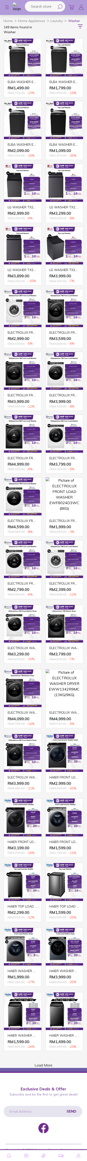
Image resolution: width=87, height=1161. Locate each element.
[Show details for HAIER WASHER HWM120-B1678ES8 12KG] (64, 1011)
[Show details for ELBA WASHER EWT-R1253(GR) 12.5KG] (64, 57)
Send (71, 1111)
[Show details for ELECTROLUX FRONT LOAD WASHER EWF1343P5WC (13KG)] (64, 434)
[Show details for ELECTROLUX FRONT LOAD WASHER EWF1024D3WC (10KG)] (23, 308)
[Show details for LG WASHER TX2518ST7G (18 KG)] (23, 183)
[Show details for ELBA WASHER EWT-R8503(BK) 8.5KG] (64, 120)
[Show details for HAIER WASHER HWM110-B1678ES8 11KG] (23, 1011)
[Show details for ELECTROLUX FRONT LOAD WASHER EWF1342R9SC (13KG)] (23, 434)
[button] (4, 7)
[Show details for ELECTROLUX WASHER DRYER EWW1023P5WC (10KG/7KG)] (23, 624)
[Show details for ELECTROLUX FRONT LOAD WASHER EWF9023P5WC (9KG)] (23, 559)
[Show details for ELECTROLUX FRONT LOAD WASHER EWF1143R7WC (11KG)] (64, 371)
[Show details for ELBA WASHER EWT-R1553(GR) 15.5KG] (23, 120)
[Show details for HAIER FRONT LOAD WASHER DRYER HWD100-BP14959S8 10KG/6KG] (64, 753)
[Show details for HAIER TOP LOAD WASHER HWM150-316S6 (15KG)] (64, 882)
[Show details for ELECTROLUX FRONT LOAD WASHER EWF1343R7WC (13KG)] (23, 496)
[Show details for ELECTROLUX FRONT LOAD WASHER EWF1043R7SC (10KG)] (64, 308)
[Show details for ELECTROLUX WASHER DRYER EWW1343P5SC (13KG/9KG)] (23, 753)
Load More (43, 1065)
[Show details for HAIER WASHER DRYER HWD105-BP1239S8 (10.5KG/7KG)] (23, 947)
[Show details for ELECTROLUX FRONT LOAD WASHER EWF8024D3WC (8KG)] (64, 496)
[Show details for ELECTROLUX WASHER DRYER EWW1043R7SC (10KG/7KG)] (64, 624)
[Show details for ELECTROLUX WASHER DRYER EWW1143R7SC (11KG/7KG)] (23, 688)
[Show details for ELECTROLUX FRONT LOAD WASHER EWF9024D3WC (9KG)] (64, 559)
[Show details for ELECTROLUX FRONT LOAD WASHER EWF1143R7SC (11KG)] (23, 371)
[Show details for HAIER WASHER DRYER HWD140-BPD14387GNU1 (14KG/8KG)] (64, 947)
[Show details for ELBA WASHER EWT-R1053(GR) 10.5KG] (23, 57)
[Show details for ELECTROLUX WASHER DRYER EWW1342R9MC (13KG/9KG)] (64, 688)
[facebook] (43, 1127)
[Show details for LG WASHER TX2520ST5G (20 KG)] (64, 183)
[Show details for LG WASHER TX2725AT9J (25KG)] (64, 246)
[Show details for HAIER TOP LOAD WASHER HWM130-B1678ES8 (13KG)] (23, 882)
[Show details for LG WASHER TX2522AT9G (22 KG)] (23, 246)
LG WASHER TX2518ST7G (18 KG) (33, 207)
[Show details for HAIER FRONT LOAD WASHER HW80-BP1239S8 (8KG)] (64, 817)
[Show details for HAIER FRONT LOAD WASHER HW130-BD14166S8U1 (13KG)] (23, 817)
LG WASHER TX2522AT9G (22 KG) (33, 270)
